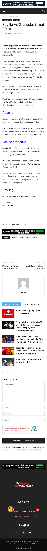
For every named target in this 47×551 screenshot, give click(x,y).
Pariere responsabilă (13, 541)
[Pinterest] (15, 38)
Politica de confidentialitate (30, 541)
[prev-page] (3, 371)
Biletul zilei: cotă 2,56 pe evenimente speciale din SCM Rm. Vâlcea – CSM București (29, 339)
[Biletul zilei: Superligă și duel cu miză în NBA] (8, 313)
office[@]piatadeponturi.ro (29, 516)
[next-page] (7, 371)
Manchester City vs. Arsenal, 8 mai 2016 (10, 267)
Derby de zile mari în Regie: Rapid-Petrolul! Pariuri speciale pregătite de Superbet (30, 351)
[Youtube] (30, 532)
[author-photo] (23, 289)
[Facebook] (4, 38)
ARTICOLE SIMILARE (11, 304)
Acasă (4, 16)
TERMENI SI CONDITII (31, 544)
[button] (4, 11)
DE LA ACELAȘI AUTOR (30, 304)
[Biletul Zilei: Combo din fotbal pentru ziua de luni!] (8, 362)
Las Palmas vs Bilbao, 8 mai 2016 (35, 267)
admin (10, 33)
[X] (10, 38)
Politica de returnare (15, 544)
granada (14, 237)
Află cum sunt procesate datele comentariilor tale (21, 450)
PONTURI (16, 20)
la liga (21, 237)
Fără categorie (14, 16)
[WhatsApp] (21, 38)
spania (35, 237)
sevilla (28, 237)
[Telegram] (27, 38)
